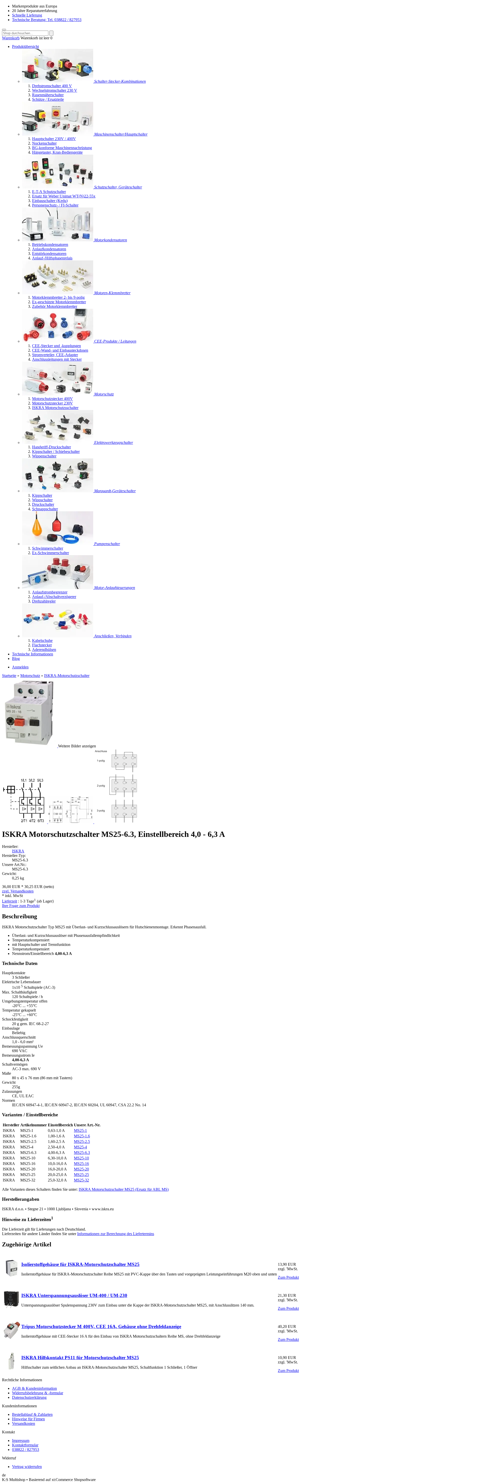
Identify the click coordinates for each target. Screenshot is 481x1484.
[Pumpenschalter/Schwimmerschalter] (58, 544)
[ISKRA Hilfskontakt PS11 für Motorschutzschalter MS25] (11, 1369)
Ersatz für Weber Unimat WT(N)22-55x (63, 196)
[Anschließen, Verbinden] (58, 636)
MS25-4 (80, 1147)
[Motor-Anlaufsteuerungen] (58, 587)
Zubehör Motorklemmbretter (54, 306)
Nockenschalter (44, 143)
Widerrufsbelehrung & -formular (37, 1393)
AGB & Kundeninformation (34, 1388)
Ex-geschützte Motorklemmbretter (59, 302)
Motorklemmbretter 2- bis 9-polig (58, 297)
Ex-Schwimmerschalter (50, 553)
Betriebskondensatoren (50, 244)
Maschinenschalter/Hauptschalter (121, 134)
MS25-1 (80, 1130)
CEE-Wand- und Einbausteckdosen (60, 350)
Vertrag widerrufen (27, 1466)
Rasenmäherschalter (48, 95)
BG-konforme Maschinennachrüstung (62, 148)
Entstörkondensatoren (49, 253)
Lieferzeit (9, 901)
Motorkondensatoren (110, 240)
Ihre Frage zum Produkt (21, 906)
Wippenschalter (44, 456)
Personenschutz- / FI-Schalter (55, 205)
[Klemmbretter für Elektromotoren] (58, 293)
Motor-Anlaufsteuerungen (114, 587)
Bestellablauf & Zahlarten (32, 1414)
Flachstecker (42, 645)
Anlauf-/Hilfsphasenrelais (52, 258)
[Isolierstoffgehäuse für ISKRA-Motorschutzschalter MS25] (11, 1275)
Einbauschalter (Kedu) (50, 201)
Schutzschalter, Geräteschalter (118, 187)
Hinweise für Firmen (28, 1419)
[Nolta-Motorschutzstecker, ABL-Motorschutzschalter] (58, 394)
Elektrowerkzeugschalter (113, 442)
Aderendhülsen (44, 649)
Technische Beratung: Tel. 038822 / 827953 (46, 20)
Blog (16, 658)
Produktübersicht (25, 46)
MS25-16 (81, 1163)
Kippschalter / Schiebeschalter (56, 451)
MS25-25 (81, 1174)
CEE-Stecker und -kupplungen (56, 346)
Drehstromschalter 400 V (52, 86)
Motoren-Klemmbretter (112, 293)
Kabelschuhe (42, 640)
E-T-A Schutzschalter (49, 191)
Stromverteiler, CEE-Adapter (55, 355)
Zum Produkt (288, 1277)
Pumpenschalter (107, 544)
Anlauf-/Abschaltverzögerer (54, 597)
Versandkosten (23, 1423)
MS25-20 (81, 1169)
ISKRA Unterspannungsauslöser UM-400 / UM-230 (74, 1295)
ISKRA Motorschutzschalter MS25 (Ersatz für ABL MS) (124, 1189)
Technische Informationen (32, 654)
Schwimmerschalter (47, 548)
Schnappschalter (45, 509)
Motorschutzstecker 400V (52, 399)
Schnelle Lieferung (27, 15)
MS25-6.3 (82, 1152)
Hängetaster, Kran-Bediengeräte (57, 152)
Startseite (9, 675)
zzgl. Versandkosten (18, 891)
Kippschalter (42, 495)
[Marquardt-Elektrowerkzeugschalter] (58, 442)
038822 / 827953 (25, 1449)
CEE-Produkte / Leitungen (115, 341)
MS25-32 (81, 1180)
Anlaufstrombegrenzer (49, 592)
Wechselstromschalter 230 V (54, 90)
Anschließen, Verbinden (113, 636)
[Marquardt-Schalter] (58, 491)
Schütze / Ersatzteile (48, 99)
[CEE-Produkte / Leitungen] (58, 341)
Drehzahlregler (44, 601)
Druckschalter (43, 504)
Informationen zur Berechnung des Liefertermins (115, 1234)
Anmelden (20, 667)
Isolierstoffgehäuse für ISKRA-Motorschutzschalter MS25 (80, 1264)
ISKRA (18, 851)
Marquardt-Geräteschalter (115, 491)
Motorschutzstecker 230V (52, 403)
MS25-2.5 (82, 1141)
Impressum (20, 1440)
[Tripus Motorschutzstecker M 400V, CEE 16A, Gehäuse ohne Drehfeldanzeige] (11, 1338)
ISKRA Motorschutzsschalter (55, 408)
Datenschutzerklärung (29, 1397)
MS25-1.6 (82, 1136)
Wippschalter (42, 500)
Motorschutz (104, 394)
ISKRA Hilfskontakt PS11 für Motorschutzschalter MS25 (80, 1357)
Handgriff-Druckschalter (51, 447)
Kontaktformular (25, 1445)
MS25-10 (81, 1158)
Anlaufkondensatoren (49, 249)
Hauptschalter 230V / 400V (54, 139)
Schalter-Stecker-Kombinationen (120, 81)
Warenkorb (11, 38)
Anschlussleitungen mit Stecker (57, 359)
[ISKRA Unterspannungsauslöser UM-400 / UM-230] (11, 1307)
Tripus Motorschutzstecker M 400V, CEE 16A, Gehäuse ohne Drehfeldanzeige (101, 1326)
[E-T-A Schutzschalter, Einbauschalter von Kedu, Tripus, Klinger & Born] (58, 187)
